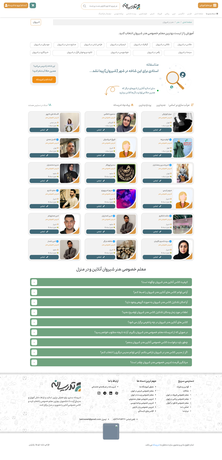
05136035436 (119, 419)
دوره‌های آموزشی (206, 5)
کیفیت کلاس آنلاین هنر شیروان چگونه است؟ (164, 282)
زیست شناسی (131, 13)
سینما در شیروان (185, 52)
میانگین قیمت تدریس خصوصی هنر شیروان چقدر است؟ (159, 362)
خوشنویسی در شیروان (120, 52)
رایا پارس (32, 444)
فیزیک (159, 13)
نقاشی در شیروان (163, 44)
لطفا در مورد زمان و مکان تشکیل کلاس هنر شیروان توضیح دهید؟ (155, 312)
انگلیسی (181, 13)
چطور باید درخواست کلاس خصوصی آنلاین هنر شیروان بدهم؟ (157, 342)
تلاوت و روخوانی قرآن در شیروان (79, 52)
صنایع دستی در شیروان (66, 44)
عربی (173, 13)
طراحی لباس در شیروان (93, 44)
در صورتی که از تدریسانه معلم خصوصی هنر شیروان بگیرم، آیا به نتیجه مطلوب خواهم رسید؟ (141, 332)
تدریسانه (156, 445)
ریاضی (167, 13)
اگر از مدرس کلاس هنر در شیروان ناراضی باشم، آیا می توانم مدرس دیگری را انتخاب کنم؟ (144, 352)
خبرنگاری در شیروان (40, 52)
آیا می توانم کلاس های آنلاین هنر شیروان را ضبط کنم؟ (160, 292)
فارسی (189, 13)
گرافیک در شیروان (141, 44)
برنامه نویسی (118, 13)
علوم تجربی (143, 13)
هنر (178, 22)
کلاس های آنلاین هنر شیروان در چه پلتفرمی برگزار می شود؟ (158, 322)
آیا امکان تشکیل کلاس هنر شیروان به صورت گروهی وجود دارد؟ (156, 302)
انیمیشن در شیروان (118, 44)
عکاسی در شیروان (185, 44)
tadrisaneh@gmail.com (90, 419)
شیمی (152, 13)
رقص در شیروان (153, 52)
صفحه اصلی (198, 13)
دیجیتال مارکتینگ (104, 13)
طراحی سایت (44, 444)
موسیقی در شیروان (41, 44)
